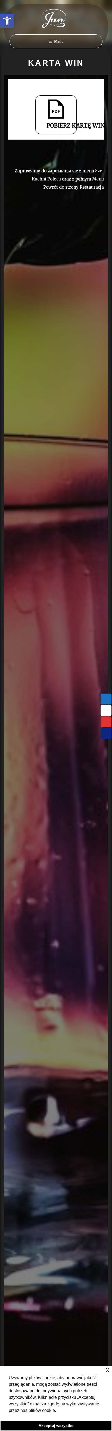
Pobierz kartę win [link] (61, 125)
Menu (59, 41)
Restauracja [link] (92, 187)
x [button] (107, 1369)
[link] (7, 21)
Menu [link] (98, 179)
